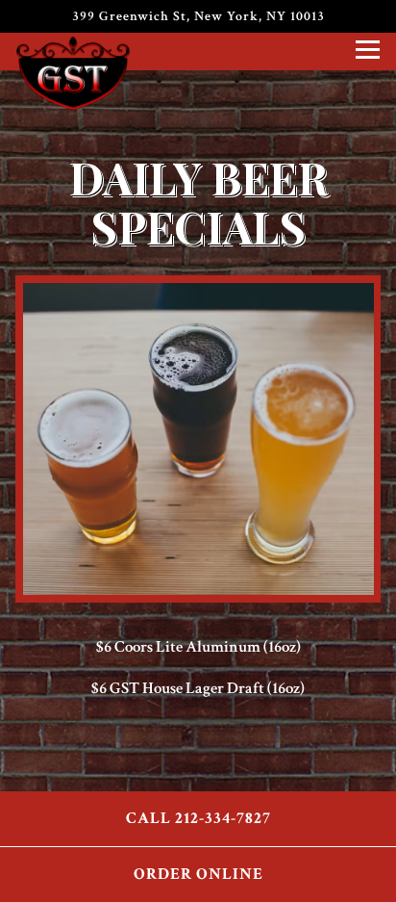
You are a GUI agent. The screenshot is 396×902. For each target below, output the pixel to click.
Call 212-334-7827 (198, 818)
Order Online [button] (198, 874)
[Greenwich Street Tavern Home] (77, 72)
